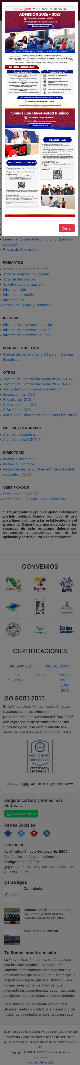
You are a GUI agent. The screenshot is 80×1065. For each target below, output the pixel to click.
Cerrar (67, 228)
